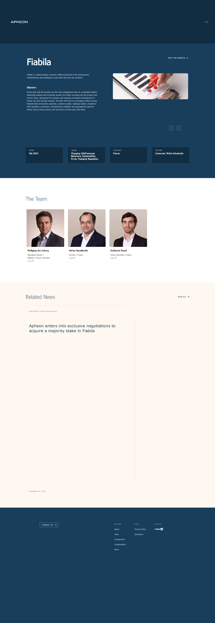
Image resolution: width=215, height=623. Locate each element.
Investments (119, 539)
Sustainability (120, 544)
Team (116, 534)
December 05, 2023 (37, 491)
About (116, 529)
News (116, 549)
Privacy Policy (140, 529)
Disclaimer (139, 534)
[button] (171, 128)
